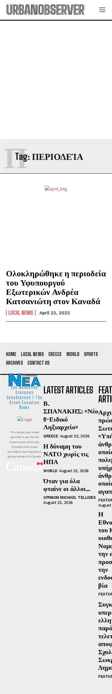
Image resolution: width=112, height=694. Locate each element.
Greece (50, 436)
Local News (20, 312)
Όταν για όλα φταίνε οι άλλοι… (66, 485)
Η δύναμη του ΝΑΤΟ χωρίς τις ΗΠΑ (65, 454)
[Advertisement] (56, 80)
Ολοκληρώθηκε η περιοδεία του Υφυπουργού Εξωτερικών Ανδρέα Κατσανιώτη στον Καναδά (56, 287)
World (50, 471)
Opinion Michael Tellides (69, 497)
